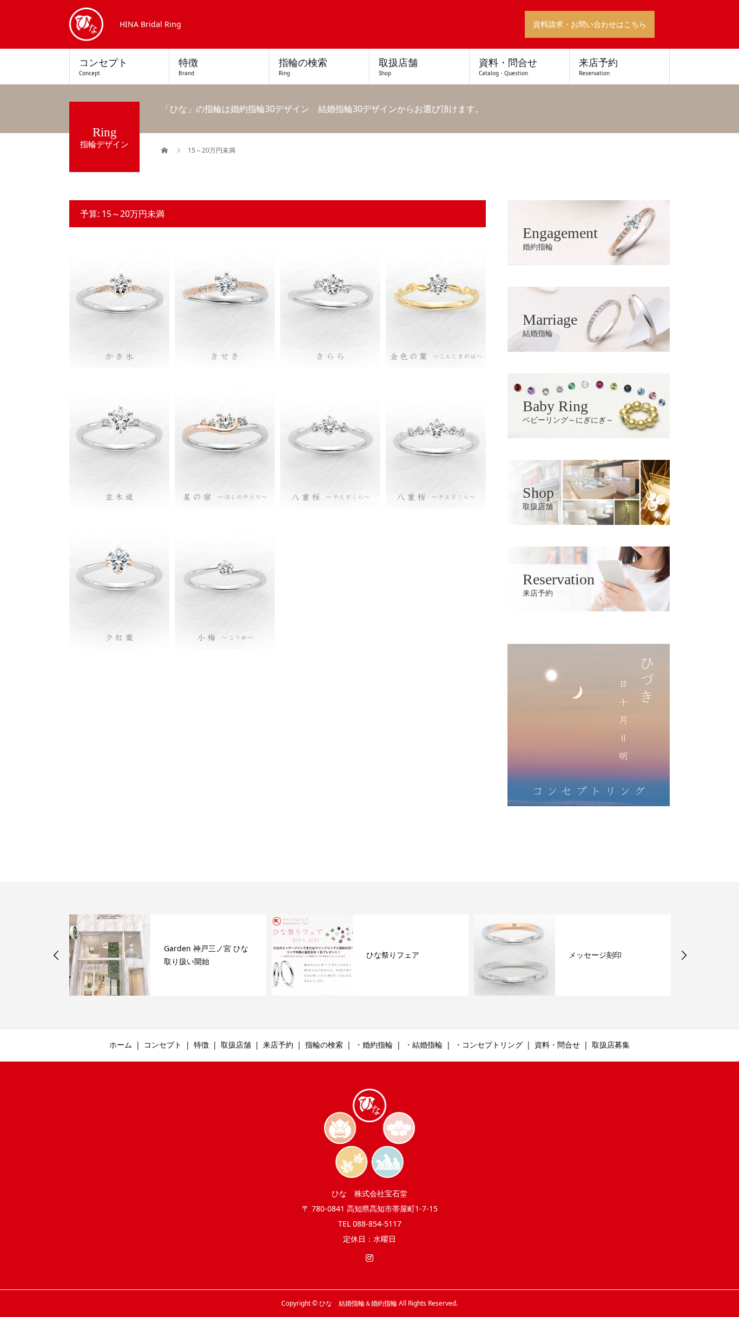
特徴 (188, 67)
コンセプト (103, 67)
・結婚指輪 (424, 1044)
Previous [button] (56, 955)
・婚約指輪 (374, 1044)
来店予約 (598, 67)
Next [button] (683, 955)
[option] (167, 955)
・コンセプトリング (488, 1044)
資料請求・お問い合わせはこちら (589, 24)
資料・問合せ (508, 67)
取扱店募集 (611, 1044)
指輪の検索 (303, 67)
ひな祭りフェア (392, 955)
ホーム (120, 1044)
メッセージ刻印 (595, 955)
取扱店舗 (398, 67)
